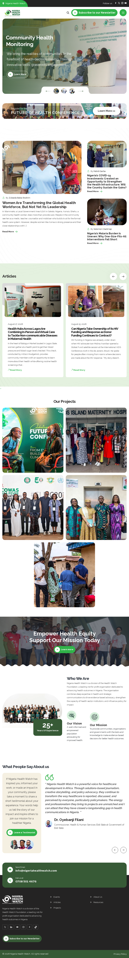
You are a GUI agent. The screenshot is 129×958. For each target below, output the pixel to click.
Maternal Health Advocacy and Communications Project (91, 467)
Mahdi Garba (100, 171)
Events (56, 897)
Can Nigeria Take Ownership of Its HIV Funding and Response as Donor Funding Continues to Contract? (31, 332)
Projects (57, 908)
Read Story (16, 370)
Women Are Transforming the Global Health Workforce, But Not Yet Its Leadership (39, 205)
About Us (97, 897)
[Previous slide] (49, 91)
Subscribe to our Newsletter (24, 938)
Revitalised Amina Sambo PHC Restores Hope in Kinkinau (96, 330)
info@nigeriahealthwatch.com (36, 870)
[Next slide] (80, 91)
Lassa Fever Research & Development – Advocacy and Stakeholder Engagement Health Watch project (28, 535)
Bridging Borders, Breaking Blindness (57, 602)
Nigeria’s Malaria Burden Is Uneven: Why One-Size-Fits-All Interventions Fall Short (106, 236)
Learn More (20, 74)
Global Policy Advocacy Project (23, 467)
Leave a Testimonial (24, 832)
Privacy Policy (120, 954)
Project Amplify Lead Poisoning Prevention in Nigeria (87, 535)
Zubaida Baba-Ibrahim (19, 198)
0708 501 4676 (25, 881)
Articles (57, 902)
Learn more (67, 649)
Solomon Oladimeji (103, 229)
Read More (8, 231)
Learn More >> (106, 110)
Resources (98, 902)
